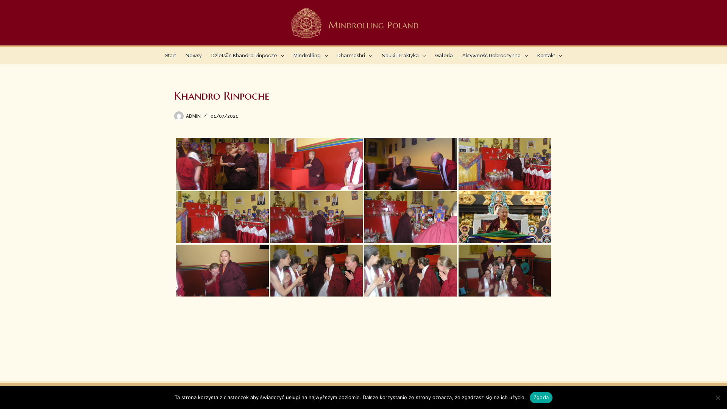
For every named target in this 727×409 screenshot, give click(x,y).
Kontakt (546, 55)
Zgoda (541, 397)
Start (170, 55)
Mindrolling (307, 55)
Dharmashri (351, 55)
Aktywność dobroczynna (491, 55)
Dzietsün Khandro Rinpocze (244, 55)
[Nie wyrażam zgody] (717, 397)
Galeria (444, 55)
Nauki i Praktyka (400, 55)
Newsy (194, 55)
